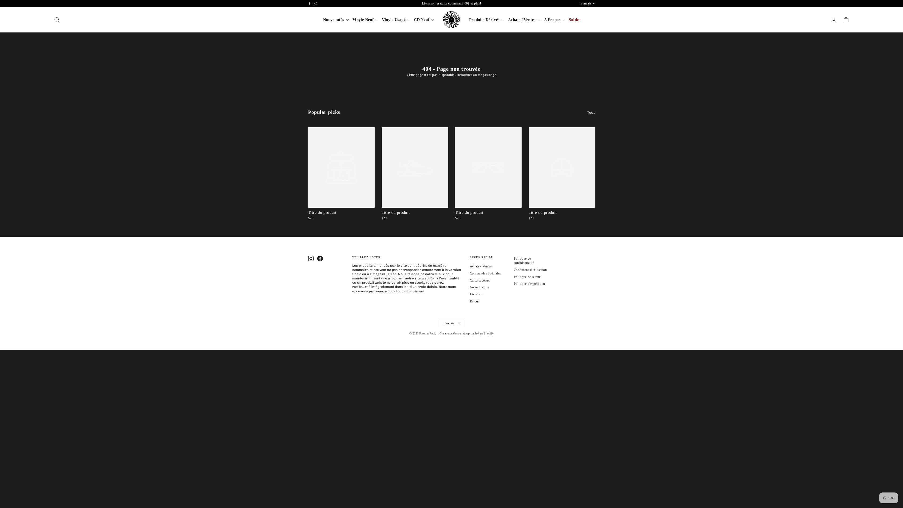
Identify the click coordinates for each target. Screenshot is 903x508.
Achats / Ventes (522, 19)
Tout (591, 112)
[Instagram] (315, 3)
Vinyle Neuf (363, 19)
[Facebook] (309, 3)
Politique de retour (527, 277)
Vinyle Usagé (394, 19)
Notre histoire (479, 287)
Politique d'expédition (529, 284)
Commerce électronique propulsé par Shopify (467, 333)
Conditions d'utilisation (530, 270)
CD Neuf (422, 19)
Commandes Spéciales (485, 273)
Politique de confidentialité (524, 261)
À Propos (553, 19)
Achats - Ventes (481, 266)
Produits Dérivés (485, 19)
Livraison (476, 294)
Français (448, 323)
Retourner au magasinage (476, 75)
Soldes (574, 19)
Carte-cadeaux (480, 280)
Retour (474, 301)
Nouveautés (334, 19)
